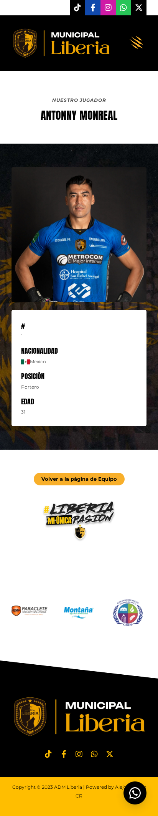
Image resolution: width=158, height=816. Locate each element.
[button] (137, 43)
